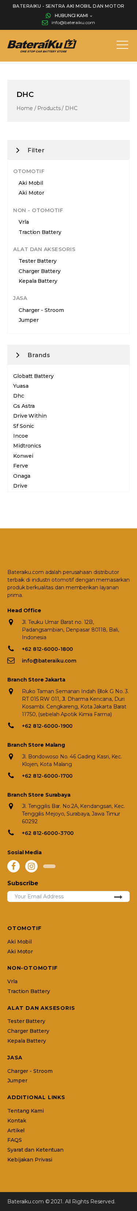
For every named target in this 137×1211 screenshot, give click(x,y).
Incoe (20, 436)
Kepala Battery (38, 281)
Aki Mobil (31, 183)
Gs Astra (24, 406)
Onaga (21, 476)
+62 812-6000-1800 (47, 649)
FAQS (14, 1140)
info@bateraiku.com (73, 22)
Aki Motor (31, 193)
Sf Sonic (23, 426)
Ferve (20, 465)
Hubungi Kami (71, 15)
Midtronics (27, 445)
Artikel (15, 1131)
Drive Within (30, 416)
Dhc (18, 395)
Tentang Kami (25, 1111)
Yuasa (20, 386)
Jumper (28, 320)
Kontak (16, 1121)
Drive (20, 486)
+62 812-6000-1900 (47, 726)
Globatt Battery (33, 376)
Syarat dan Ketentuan (35, 1150)
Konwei (23, 456)
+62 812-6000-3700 (48, 833)
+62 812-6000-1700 (47, 776)
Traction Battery (40, 232)
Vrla (24, 222)
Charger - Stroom (41, 310)
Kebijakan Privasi (29, 1160)
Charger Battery (40, 271)
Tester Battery (38, 261)
